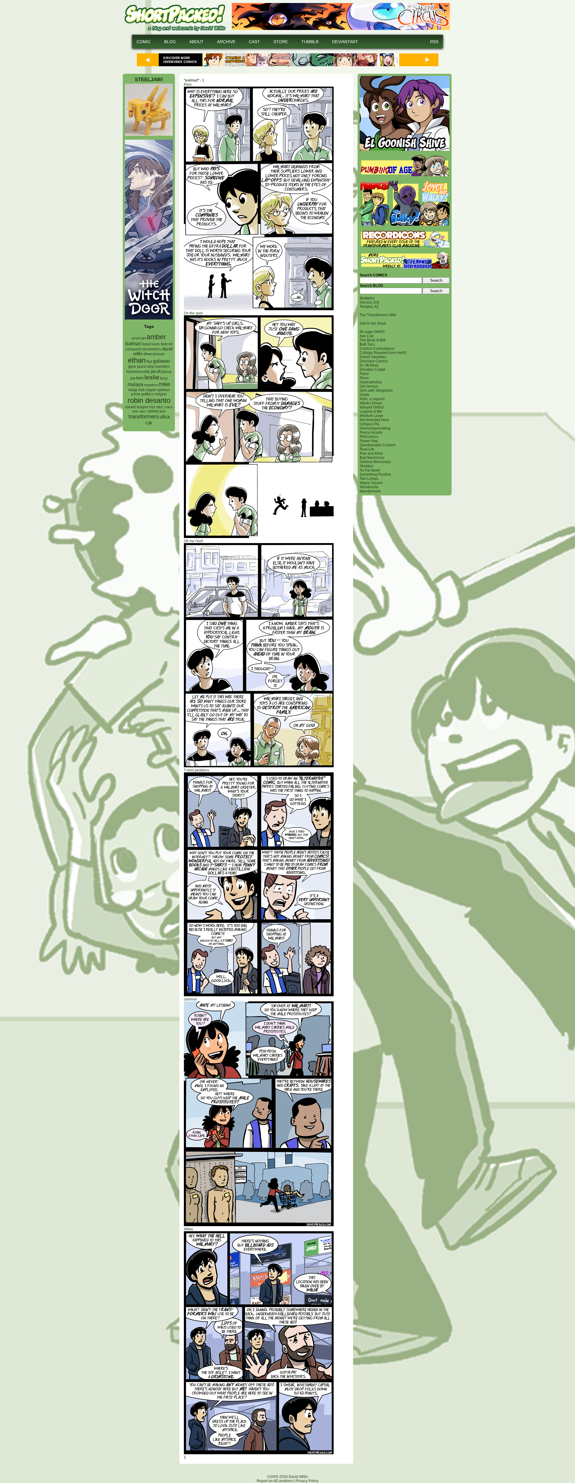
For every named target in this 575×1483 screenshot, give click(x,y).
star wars (139, 411)
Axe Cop (367, 336)
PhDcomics (369, 437)
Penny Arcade (371, 432)
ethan (137, 360)
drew (147, 354)
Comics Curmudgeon (377, 348)
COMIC (144, 41)
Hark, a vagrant (372, 399)
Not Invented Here (374, 420)
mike (164, 384)
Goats (364, 395)
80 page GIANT (372, 332)
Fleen (364, 378)
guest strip (145, 366)
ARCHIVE (226, 41)
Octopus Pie (369, 424)
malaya (135, 384)
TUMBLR (310, 41)
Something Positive (375, 474)
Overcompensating (375, 428)
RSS (434, 41)
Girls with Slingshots (376, 390)
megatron (151, 385)
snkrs (168, 407)
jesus (167, 371)
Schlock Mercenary (375, 462)
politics (147, 394)
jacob (156, 371)
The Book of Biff (372, 340)
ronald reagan (136, 407)
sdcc (160, 407)
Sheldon (366, 466)
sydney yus (156, 411)
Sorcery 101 (369, 302)
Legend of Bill (371, 411)
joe (132, 378)
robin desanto (149, 400)
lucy (164, 378)
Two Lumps (369, 479)
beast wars (151, 344)
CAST (254, 41)
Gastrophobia (371, 382)
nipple (151, 390)
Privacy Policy (307, 1481)
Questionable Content (377, 445)
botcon (166, 344)
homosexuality (138, 372)
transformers (143, 416)
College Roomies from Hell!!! (383, 353)
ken (139, 377)
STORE (280, 41)
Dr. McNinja (369, 365)
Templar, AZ (369, 307)
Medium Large (371, 416)
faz (149, 361)
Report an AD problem (275, 1481)
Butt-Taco (367, 344)
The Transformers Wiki (378, 315)
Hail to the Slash (373, 323)
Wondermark (370, 491)
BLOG (170, 41)
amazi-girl (138, 338)
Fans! (364, 374)
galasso (161, 361)
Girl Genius (369, 386)
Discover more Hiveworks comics (180, 60)
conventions (151, 349)
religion (161, 394)
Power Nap (369, 441)
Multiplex (367, 298)
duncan (158, 354)
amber (156, 337)
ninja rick (136, 390)
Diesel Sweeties (373, 357)
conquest (132, 349)
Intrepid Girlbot (372, 407)
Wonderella (369, 487)
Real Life (367, 449)
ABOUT (196, 41)
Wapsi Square (371, 483)
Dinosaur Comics (374, 361)
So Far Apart (370, 470)
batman (133, 343)
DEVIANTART (345, 41)
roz (152, 407)
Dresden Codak (372, 369)
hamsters (162, 366)
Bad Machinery (372, 458)
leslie (151, 377)
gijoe (132, 366)
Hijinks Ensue (371, 403)
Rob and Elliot (371, 453)
